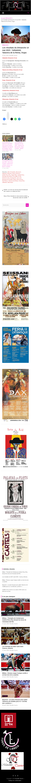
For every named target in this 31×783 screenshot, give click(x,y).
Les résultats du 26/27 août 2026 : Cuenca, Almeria (14, 576)
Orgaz (14, 179)
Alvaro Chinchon (16, 173)
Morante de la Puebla (7, 179)
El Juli (19, 176)
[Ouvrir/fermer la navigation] (3, 13)
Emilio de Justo (5, 177)
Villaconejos (10, 182)
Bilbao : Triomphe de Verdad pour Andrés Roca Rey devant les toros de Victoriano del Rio (14, 620)
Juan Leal (19, 177)
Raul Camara (20, 179)
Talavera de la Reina (13, 180)
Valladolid (4, 182)
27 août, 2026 (5, 623)
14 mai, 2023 (5, 55)
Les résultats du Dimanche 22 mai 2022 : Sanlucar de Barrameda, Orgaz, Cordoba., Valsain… (19, 145)
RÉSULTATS (5, 45)
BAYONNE (5, 696)
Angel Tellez (14, 174)
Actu (4, 642)
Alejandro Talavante (7, 173)
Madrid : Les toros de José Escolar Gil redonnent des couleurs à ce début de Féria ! (16, 190)
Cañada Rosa (21, 174)
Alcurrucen (18, 172)
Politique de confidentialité (15, 780)
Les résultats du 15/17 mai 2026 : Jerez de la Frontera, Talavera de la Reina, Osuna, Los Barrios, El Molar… (7, 163)
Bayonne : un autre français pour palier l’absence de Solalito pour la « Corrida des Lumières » (14, 701)
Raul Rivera (5, 180)
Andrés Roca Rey (6, 174)
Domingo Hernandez (7, 176)
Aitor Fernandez (11, 172)
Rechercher (27, 205)
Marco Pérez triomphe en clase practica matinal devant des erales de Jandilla (15, 196)
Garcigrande (13, 177)
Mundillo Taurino (13, 55)
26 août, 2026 (5, 676)
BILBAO (4, 614)
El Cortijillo (15, 176)
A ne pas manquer (8, 596)
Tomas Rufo (22, 180)
